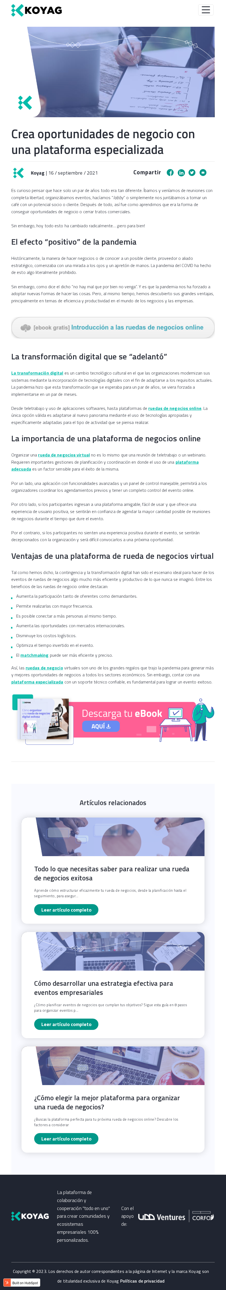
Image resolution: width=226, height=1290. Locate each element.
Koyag (37, 173)
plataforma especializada (37, 682)
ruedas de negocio (44, 667)
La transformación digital (37, 373)
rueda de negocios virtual (64, 455)
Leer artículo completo (66, 910)
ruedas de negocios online (174, 408)
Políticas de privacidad (142, 1281)
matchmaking (34, 655)
